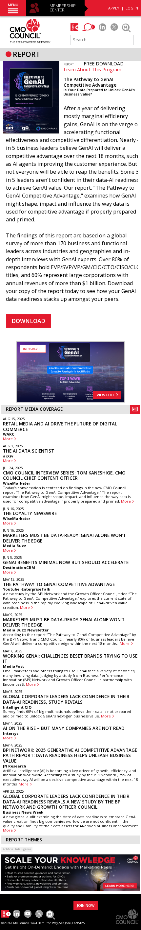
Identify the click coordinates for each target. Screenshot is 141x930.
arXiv (8, 456)
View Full (106, 394)
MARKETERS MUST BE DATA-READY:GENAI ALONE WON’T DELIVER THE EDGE (64, 622)
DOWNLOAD (28, 321)
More (8, 439)
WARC (8, 434)
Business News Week (23, 812)
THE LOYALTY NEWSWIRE (30, 513)
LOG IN (132, 8)
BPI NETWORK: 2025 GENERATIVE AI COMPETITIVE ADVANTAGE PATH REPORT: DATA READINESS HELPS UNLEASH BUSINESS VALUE (70, 755)
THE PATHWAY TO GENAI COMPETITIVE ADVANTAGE (59, 584)
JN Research (14, 766)
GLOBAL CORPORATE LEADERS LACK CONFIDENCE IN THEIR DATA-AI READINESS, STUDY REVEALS (66, 699)
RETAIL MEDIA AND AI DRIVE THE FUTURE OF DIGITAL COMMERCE (60, 426)
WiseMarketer (16, 483)
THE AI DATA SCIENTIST (28, 451)
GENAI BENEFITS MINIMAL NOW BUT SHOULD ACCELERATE (66, 562)
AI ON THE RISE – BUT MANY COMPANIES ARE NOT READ (64, 728)
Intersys (10, 733)
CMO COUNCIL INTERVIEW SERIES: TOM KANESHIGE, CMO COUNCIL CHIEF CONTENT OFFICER (64, 475)
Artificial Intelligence (17, 849)
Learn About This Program (92, 69)
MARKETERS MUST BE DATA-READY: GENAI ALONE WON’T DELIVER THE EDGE (64, 538)
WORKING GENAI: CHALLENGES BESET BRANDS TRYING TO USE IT (70, 658)
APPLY (113, 8)
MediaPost (13, 666)
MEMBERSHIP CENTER (63, 8)
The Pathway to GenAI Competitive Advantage (90, 82)
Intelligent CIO (17, 707)
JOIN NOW (85, 905)
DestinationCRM (19, 567)
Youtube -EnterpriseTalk (26, 589)
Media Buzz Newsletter (26, 630)
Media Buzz (14, 545)
